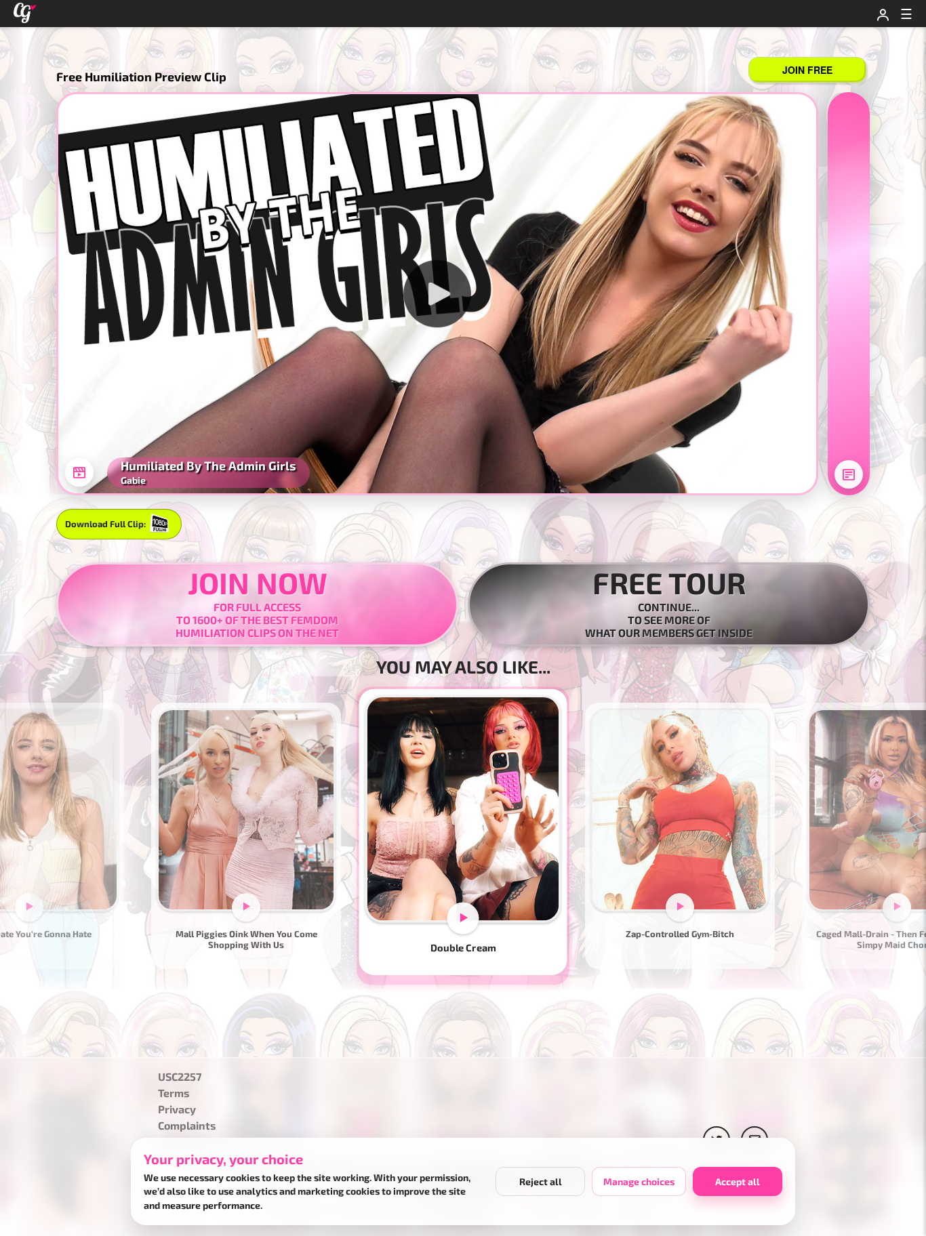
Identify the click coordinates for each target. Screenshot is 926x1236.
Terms (174, 1093)
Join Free (807, 70)
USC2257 (179, 1077)
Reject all (540, 1181)
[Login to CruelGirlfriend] (882, 13)
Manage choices (639, 1181)
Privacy (177, 1109)
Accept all (737, 1181)
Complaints (187, 1125)
